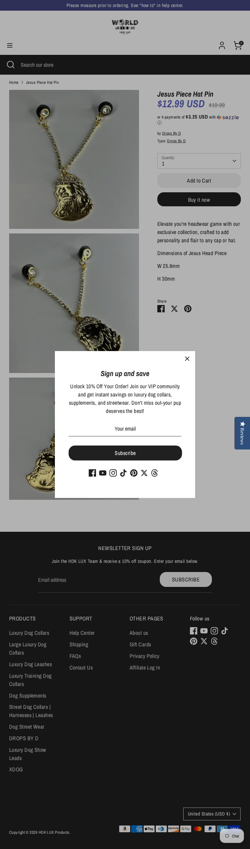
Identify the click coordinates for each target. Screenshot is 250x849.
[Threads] (154, 473)
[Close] (187, 359)
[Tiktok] (123, 473)
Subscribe (125, 453)
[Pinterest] (134, 473)
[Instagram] (113, 473)
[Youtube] (102, 473)
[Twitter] (144, 473)
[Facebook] (92, 473)
